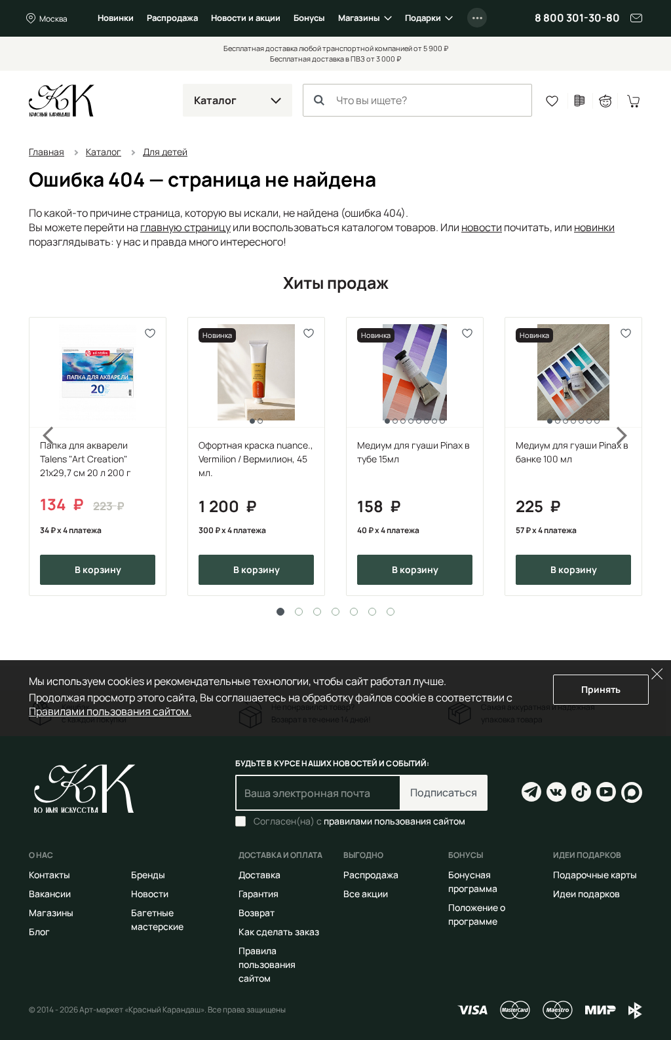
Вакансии (50, 893)
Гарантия (258, 893)
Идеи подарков (586, 893)
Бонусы (309, 18)
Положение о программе (476, 914)
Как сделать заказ (279, 931)
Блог (39, 931)
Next (630, 456)
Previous (41, 456)
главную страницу (185, 227)
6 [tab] (372, 612)
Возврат (257, 912)
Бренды (148, 874)
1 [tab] (280, 612)
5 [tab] (354, 612)
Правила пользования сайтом (267, 964)
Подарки (423, 18)
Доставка (259, 874)
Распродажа (172, 18)
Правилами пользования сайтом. (110, 711)
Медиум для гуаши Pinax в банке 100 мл (572, 452)
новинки (594, 227)
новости (481, 227)
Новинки (116, 18)
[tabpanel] (97, 456)
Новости (149, 893)
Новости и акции (245, 18)
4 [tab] (335, 612)
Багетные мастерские (157, 919)
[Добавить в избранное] (150, 333)
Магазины (359, 18)
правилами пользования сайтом (394, 821)
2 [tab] (299, 612)
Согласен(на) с (359, 821)
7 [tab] (390, 612)
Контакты (49, 874)
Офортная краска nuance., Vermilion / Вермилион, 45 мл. (256, 459)
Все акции (365, 893)
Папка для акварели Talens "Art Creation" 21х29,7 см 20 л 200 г (85, 459)
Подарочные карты (595, 874)
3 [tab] (317, 612)
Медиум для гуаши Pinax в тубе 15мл (413, 452)
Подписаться (443, 792)
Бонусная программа (472, 881)
